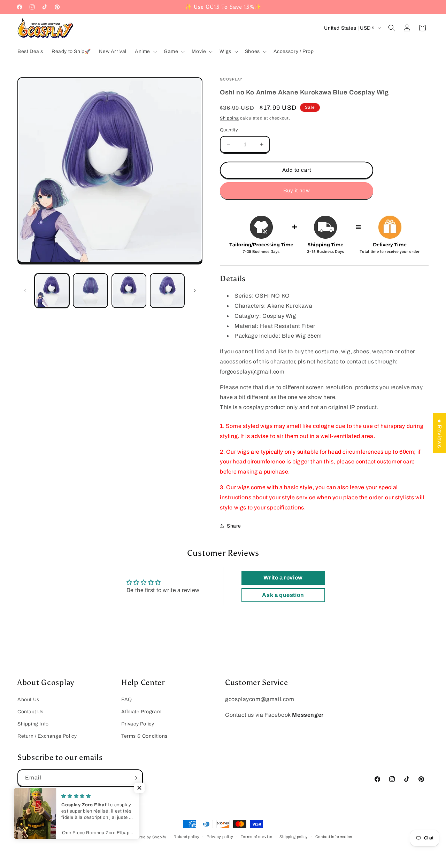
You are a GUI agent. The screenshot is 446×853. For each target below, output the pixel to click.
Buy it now (296, 190)
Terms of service (256, 837)
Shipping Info (33, 724)
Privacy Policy (137, 724)
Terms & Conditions (144, 736)
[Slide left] (25, 290)
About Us (28, 699)
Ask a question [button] (283, 595)
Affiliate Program (141, 711)
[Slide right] (194, 290)
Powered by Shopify (148, 837)
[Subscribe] (134, 777)
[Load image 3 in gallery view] (129, 290)
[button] (145, 51)
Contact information (333, 837)
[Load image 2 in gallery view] (90, 290)
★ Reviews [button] (440, 433)
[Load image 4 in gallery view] (167, 290)
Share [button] (234, 526)
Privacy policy (220, 837)
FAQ (126, 699)
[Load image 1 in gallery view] (51, 290)
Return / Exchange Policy (47, 736)
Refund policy (186, 837)
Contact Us (30, 711)
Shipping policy (293, 837)
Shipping (229, 118)
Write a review (282, 578)
